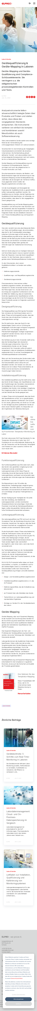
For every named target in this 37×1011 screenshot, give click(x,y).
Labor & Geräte (6, 705)
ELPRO (4, 96)
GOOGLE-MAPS (6, 952)
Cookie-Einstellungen (18, 994)
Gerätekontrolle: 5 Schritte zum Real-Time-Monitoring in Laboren (18, 757)
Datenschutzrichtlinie (16, 978)
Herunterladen (24, 694)
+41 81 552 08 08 (6, 948)
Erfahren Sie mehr (9, 453)
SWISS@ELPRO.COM (7, 950)
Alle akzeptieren (18, 999)
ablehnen (18, 1003)
